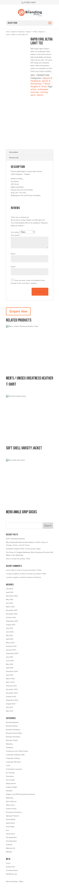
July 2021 (9, 628)
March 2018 (10, 678)
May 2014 (9, 711)
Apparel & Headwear (18, 32)
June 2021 (10, 632)
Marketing (9, 798)
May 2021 (9, 635)
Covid (8, 765)
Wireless (9, 852)
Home (8, 32)
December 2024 (12, 596)
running (44, 92)
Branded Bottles (12, 726)
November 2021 (12, 614)
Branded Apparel (12, 722)
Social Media (10, 819)
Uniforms (9, 844)
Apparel (28, 32)
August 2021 (10, 625)
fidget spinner (11, 783)
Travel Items (10, 834)
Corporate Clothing (13, 758)
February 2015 (11, 686)
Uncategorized (11, 841)
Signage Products (12, 816)
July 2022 (9, 603)
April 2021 (9, 639)
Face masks (10, 780)
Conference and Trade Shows (17, 751)
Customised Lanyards (14, 769)
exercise (35, 92)
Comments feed (11, 870)
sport (33, 95)
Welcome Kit (10, 848)
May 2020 (9, 664)
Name (13, 254)
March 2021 (10, 642)
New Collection (11, 801)
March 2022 (10, 607)
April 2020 (9, 668)
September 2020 (12, 653)
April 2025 (9, 592)
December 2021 (12, 610)
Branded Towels (12, 740)
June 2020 (10, 660)
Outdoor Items (11, 808)
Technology (10, 826)
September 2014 (12, 700)
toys (7, 830)
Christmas (9, 747)
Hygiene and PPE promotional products (20, 794)
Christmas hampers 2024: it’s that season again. (23, 549)
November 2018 (12, 671)
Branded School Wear (14, 733)
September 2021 (12, 621)
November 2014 (12, 693)
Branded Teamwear (13, 737)
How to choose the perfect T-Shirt (18, 559)
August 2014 (10, 704)
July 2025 (9, 589)
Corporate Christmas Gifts (15, 755)
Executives (10, 776)
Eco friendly (10, 773)
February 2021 (11, 646)
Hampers (9, 790)
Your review (15, 235)
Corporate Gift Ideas (13, 762)
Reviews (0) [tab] (13, 157)
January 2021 (11, 650)
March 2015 (10, 682)
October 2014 (11, 696)
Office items (10, 805)
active (33, 89)
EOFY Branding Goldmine (15, 539)
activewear (43, 89)
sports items (10, 823)
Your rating (15, 232)
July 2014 (9, 707)
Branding (9, 744)
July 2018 (9, 675)
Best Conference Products (31, 577)
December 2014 (12, 689)
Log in (8, 863)
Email (13, 267)
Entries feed (10, 867)
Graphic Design (11, 787)
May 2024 (9, 599)
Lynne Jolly (10, 570)
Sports (40, 95)
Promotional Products (14, 812)
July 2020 (9, 657)
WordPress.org (11, 874)
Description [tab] (13, 152)
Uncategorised (11, 837)
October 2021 (11, 617)
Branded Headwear (13, 729)
